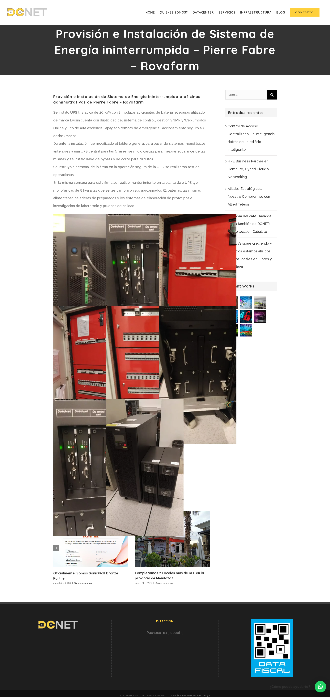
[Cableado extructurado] (246, 330)
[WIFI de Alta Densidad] (260, 303)
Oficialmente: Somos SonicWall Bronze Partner (90, 538)
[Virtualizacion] (246, 303)
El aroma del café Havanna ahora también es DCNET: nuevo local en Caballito (250, 224)
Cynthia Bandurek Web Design (194, 695)
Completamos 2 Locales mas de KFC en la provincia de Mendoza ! (172, 538)
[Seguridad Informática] (246, 316)
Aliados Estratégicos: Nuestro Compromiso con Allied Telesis (249, 196)
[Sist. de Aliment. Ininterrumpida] (260, 316)
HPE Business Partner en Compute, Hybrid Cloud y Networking (248, 169)
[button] (320, 686)
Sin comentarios (83, 583)
